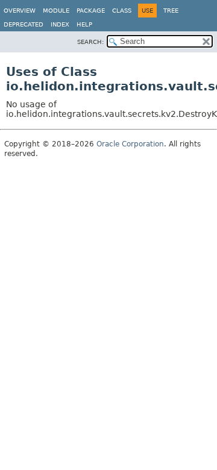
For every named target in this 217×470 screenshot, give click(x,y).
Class (121, 10)
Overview (20, 10)
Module (56, 10)
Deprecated (23, 24)
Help (84, 24)
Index (60, 24)
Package (91, 10)
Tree (170, 10)
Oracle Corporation (130, 144)
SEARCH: (90, 42)
